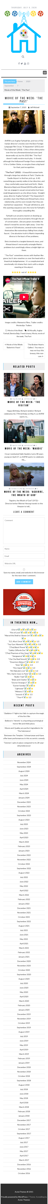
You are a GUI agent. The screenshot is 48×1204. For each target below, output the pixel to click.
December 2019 (24, 1014)
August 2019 (24, 1032)
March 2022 (24, 895)
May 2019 (24, 1045)
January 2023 (23, 851)
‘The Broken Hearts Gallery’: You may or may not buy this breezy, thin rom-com (35, 350)
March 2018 (24, 1107)
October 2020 (24, 970)
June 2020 (24, 988)
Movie (34, 333)
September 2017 (24, 1133)
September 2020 (24, 974)
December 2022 (24, 855)
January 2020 (23, 1010)
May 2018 (24, 1098)
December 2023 (24, 802)
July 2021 (24, 930)
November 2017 (24, 1125)
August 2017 (24, 1138)
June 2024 (24, 780)
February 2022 (24, 899)
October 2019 (24, 1023)
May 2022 (24, 886)
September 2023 (24, 815)
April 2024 (24, 789)
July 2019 (24, 1036)
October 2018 (24, 1076)
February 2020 (24, 1005)
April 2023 (24, 837)
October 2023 (24, 811)
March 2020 (24, 1001)
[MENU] (45, 72)
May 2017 (24, 1151)
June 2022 (24, 881)
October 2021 (24, 917)
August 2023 (24, 820)
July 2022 (24, 877)
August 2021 (24, 926)
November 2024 (24, 762)
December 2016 (24, 1164)
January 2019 (23, 1063)
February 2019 (24, 1058)
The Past (27, 336)
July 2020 (24, 983)
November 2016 (24, 1169)
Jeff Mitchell (34, 107)
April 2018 (24, 1102)
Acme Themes (24, 1200)
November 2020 (24, 965)
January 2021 (23, 957)
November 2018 (24, 1071)
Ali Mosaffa (31, 330)
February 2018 (24, 1111)
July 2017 (24, 1142)
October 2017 (24, 1129)
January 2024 (23, 798)
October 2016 (24, 1173)
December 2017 (24, 1120)
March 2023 (24, 842)
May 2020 (24, 992)
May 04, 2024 (16, 399)
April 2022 (24, 890)
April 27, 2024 (16, 445)
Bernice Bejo (15, 333)
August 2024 (24, 771)
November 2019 (24, 1018)
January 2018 (23, 1116)
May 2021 (24, 939)
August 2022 (24, 873)
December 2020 (24, 961)
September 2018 (24, 1080)
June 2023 (24, 828)
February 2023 (24, 846)
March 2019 (24, 1054)
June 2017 (24, 1147)
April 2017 (24, 1155)
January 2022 (23, 904)
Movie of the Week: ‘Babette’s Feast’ (15, 346)
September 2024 (24, 767)
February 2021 (24, 952)
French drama (26, 333)
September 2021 (24, 921)
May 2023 (24, 833)
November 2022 (24, 859)
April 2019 (24, 1049)
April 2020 (24, 996)
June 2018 (24, 1094)
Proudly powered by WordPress (14, 1197)
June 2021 (24, 934)
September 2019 (24, 1027)
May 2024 (24, 784)
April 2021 (24, 943)
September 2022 (24, 868)
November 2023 (24, 806)
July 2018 (24, 1089)
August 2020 (24, 979)
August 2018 (24, 1085)
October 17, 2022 (17, 488)
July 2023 (24, 824)
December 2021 (24, 908)
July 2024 (24, 775)
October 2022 (24, 864)
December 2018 (24, 1067)
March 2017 (24, 1160)
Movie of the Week (15, 330)
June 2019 (24, 1041)
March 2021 (24, 948)
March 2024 (24, 793)
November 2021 (24, 912)
